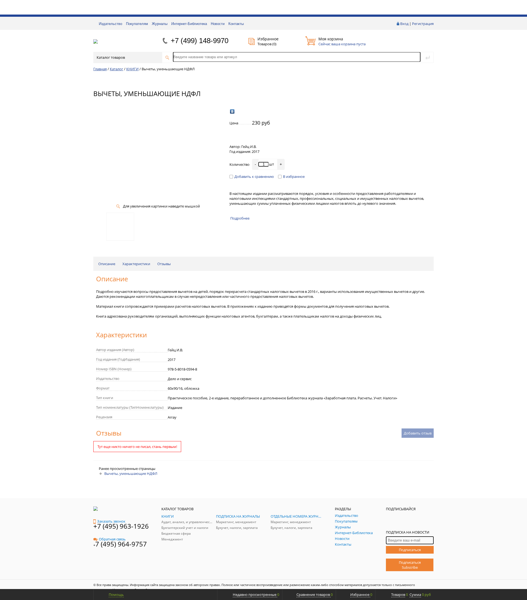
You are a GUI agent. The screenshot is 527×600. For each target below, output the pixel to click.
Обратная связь (112, 539)
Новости (218, 24)
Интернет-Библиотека (189, 24)
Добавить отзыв (417, 433)
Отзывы (164, 263)
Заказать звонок (111, 521)
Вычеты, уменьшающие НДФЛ (130, 473)
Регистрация (423, 23)
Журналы (159, 24)
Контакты (236, 24)
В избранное (294, 176)
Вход (404, 23)
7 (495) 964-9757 (121, 543)
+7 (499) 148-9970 (199, 41)
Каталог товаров (111, 57)
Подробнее (240, 218)
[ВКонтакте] (232, 111)
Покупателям (137, 24)
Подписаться (410, 549)
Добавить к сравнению (254, 176)
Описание (106, 263)
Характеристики (136, 263)
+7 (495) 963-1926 (121, 526)
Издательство (110, 24)
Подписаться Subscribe (410, 565)
